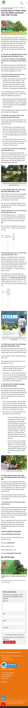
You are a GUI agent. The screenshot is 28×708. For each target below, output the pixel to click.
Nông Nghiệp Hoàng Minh (13, 553)
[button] (22, 2)
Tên (4, 613)
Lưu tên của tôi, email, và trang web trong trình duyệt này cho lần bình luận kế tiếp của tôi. (14, 637)
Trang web (5, 627)
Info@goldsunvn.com (10, 549)
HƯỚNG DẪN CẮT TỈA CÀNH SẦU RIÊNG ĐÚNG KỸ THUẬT (14, 576)
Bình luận (6, 601)
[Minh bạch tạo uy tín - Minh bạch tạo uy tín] (7, 2)
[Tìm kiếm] (26, 2)
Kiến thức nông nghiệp (7, 7)
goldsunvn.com (10, 546)
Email (4, 620)
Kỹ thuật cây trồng (18, 7)
